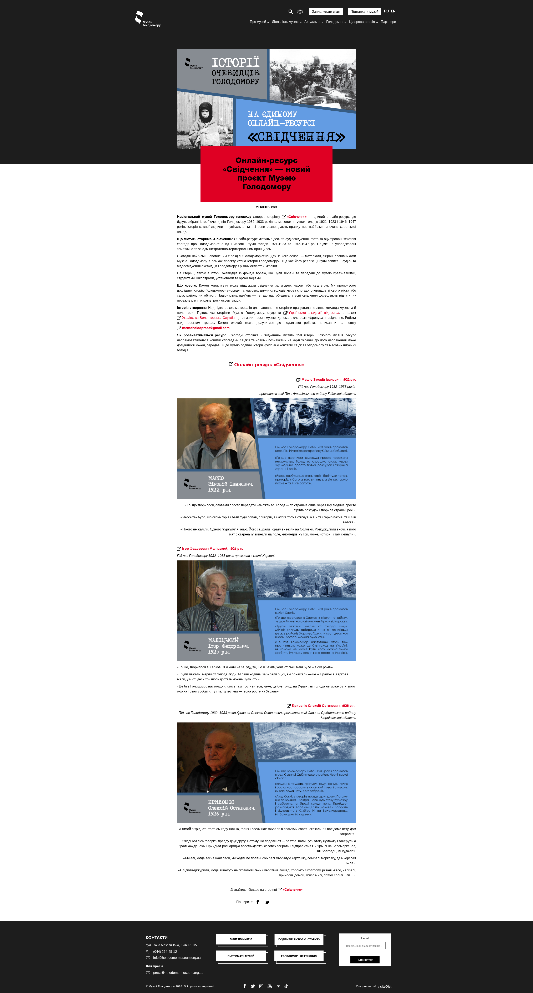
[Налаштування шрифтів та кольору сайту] (300, 11)
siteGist (385, 986)
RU (386, 11)
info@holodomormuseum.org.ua (177, 957)
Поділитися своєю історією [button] (299, 939)
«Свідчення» (297, 216)
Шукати (276, 11)
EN (393, 11)
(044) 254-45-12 (165, 951)
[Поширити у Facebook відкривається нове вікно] (260, 900)
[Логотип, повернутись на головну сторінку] (148, 19)
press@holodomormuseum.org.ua (178, 972)
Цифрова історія (362, 22)
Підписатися (365, 959)
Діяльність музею (285, 22)
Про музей (258, 22)
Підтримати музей (365, 11)
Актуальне (312, 22)
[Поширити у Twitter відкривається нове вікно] (270, 900)
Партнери (388, 22)
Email (365, 938)
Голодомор (334, 22)
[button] (243, 941)
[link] (243, 958)
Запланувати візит (326, 11)
